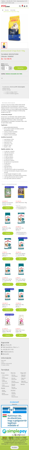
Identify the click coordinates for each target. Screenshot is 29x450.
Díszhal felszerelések (15, 396)
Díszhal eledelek (14, 393)
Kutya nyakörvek (4, 380)
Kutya (3, 373)
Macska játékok (13, 385)
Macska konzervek (14, 378)
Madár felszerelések (5, 394)
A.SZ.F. (2, 362)
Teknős (22, 384)
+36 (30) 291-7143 (8, 349)
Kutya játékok (5, 375)
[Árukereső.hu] (14, 402)
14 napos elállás (5, 365)
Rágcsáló (23, 373)
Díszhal (13, 390)
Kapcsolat (3, 360)
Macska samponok (14, 388)
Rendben (14, 447)
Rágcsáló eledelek (23, 375)
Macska (7, 10)
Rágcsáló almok (23, 378)
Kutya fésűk (5, 383)
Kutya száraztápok (5, 377)
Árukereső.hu (14, 404)
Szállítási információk (6, 363)
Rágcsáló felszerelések (24, 382)
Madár (3, 388)
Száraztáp (12, 10)
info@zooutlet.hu (8, 352)
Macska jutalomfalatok (15, 382)
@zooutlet (6, 354)
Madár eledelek (4, 391)
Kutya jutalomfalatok (5, 385)
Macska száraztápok (14, 375)
